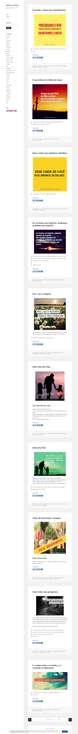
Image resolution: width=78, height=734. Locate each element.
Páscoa (7, 81)
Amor (7, 38)
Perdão (7, 87)
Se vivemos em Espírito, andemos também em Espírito (49, 224)
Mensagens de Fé (9, 70)
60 (47, 719)
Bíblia (54, 279)
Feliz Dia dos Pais (9, 59)
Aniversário (8, 40)
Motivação (8, 74)
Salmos (7, 100)
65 (59, 719)
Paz (7, 83)
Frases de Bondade (58, 65)
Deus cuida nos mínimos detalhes (49, 153)
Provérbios (8, 93)
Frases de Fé (59, 208)
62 (53, 719)
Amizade (8, 36)
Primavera (8, 89)
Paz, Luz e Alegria (41, 293)
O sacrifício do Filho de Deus (47, 80)
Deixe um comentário (43, 67)
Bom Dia (8, 49)
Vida (7, 102)
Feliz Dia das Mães (10, 57)
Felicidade (8, 55)
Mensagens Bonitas (59, 352)
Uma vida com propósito (45, 591)
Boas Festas (8, 47)
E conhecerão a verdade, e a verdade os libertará (46, 666)
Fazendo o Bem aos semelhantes (49, 10)
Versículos (61, 279)
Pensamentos (9, 85)
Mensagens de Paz (36, 353)
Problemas (8, 91)
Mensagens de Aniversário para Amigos (40, 579)
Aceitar (65, 731)
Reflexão (8, 96)
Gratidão (8, 64)
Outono (7, 79)
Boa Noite (8, 45)
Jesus (7, 66)
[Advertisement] (12, 132)
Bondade (8, 51)
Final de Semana (9, 62)
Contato (7, 16)
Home (7, 14)
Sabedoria (8, 98)
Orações (7, 76)
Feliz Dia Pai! (39, 447)
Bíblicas (7, 42)
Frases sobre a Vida (61, 651)
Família (7, 53)
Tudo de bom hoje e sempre (46, 518)
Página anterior (29, 719)
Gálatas (57, 279)
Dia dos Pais (59, 433)
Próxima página (70, 719)
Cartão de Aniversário (59, 577)
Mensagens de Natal (10, 72)
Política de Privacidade (50, 728)
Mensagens (8, 68)
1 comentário (41, 434)
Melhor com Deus (12, 5)
